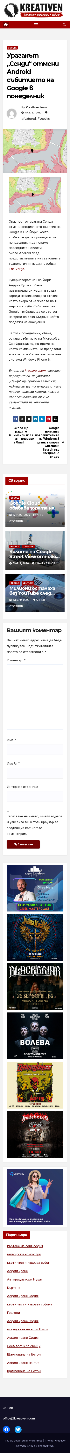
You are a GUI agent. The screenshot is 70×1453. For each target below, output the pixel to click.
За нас (8, 1408)
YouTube (28, 583)
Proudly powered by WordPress (23, 1440)
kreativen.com (35, 371)
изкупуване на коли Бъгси (27, 1329)
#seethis (44, 118)
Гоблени (13, 1313)
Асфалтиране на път (23, 1363)
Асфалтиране (17, 1271)
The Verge (16, 269)
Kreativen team (36, 107)
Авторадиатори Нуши (24, 1279)
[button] (64, 25)
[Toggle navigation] (36, 24)
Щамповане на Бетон (24, 1354)
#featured (28, 118)
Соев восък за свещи (23, 1346)
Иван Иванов (45, 563)
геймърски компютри (24, 1254)
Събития (28, 546)
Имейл (13, 763)
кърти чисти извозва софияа (29, 1304)
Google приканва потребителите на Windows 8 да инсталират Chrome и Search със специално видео (47, 442)
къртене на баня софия (25, 1246)
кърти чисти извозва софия (28, 1263)
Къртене (13, 1288)
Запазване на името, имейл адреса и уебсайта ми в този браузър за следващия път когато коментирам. (34, 825)
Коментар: (16, 660)
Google (12, 48)
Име (11, 740)
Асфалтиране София (22, 1296)
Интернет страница (22, 787)
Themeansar (45, 1445)
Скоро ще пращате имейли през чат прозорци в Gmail (24, 435)
